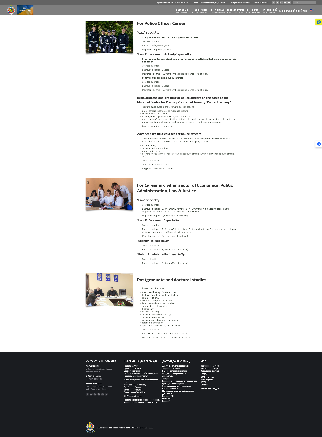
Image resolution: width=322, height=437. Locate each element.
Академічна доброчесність (174, 373)
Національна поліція (209, 368)
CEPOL (203, 382)
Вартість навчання (132, 371)
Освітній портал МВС (210, 366)
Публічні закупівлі (170, 388)
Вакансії (165, 401)
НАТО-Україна (207, 380)
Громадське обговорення (173, 383)
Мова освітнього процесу (135, 385)
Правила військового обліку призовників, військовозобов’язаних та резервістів (142, 401)
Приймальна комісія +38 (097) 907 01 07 (172, 3)
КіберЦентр (206, 373)
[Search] (313, 2)
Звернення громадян (171, 368)
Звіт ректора (167, 378)
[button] (318, 22)
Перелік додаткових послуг (136, 376)
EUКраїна (204, 385)
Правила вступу (130, 366)
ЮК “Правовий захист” (133, 396)
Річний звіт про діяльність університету (179, 381)
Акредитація (167, 376)
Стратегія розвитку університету (176, 386)
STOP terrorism (207, 377)
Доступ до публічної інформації (175, 366)
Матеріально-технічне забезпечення (178, 391)
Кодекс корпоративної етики (174, 371)
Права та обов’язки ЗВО (134, 392)
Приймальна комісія (132, 368)
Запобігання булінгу (132, 387)
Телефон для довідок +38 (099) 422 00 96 (209, 3)
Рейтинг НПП (168, 396)
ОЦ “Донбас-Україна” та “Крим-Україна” (141, 373)
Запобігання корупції (133, 390)
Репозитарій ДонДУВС (210, 388)
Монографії (167, 398)
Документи (167, 393)
